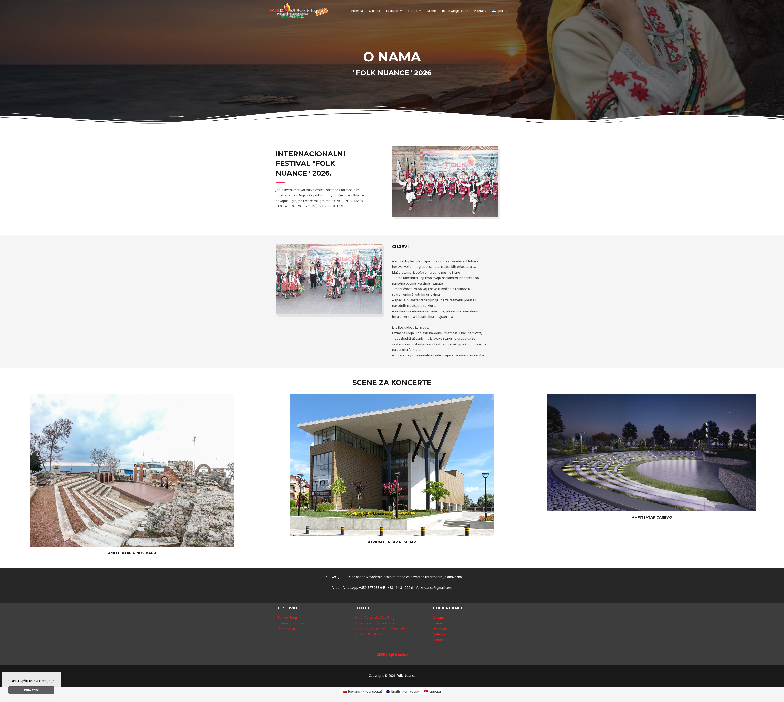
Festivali (392, 11)
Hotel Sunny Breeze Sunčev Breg (380, 629)
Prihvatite (31, 690)
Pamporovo (286, 629)
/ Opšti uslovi (397, 654)
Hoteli (412, 11)
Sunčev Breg (287, 617)
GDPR (381, 654)
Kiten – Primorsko (291, 623)
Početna (357, 11)
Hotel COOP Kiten (368, 634)
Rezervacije (441, 629)
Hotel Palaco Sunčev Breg (374, 617)
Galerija (439, 634)
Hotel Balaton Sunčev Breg (375, 623)
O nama (374, 11)
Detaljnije (46, 681)
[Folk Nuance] (299, 10)
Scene (431, 11)
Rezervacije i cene (455, 11)
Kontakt (480, 11)
